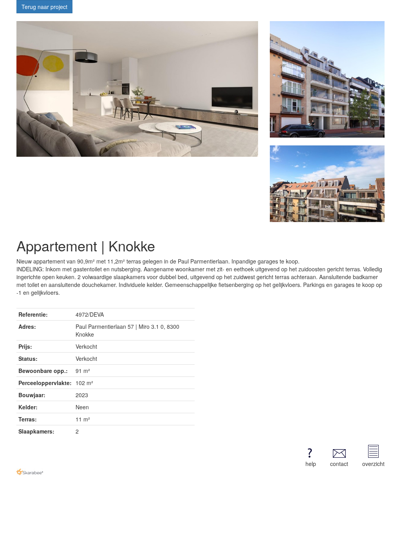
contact (339, 464)
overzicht (373, 464)
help (310, 464)
